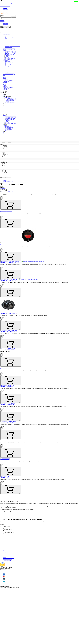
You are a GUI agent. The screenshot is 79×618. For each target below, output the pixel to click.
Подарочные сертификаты (8, 560)
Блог (4, 75)
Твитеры (7, 56)
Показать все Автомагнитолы (9, 48)
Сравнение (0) (3, 188)
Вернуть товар (6, 547)
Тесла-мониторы (8, 47)
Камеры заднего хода (9, 63)
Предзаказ (5, 146)
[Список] (1, 187)
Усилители (7, 57)
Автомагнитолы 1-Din (9, 107)
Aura (4, 152)
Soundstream (5, 156)
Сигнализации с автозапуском (11, 36)
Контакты (5, 82)
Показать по (2, 190)
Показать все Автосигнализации (9, 40)
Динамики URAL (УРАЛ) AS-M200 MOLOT (9, 280)
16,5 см (4, 174)
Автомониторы (8, 61)
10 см (4, 170)
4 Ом (4, 160)
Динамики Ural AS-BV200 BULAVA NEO (8, 331)
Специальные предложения (8, 558)
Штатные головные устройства (9, 49)
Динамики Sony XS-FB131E (6, 211)
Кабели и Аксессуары (9, 73)
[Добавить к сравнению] (1, 199)
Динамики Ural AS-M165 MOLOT (7, 368)
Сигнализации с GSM (9, 37)
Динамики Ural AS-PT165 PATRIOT (7, 404)
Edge (4, 153)
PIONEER (5, 166)
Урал (4, 157)
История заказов (6, 554)
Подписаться (3, 569)
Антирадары (7, 65)
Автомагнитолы (6, 42)
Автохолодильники (9, 70)
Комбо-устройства (8, 64)
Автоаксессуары (6, 68)
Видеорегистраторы (9, 62)
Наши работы (5, 79)
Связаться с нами (6, 546)
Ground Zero (5, 154)
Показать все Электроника (8, 66)
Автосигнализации (6, 34)
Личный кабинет (6, 553)
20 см (4, 176)
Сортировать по (3, 189)
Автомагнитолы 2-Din (9, 45)
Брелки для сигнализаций (10, 39)
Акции (4, 77)
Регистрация (5, 23)
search (14, 16)
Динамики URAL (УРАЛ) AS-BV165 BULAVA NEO (10, 262)
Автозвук (4, 50)
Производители (6, 81)
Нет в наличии (5, 147)
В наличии (5, 145)
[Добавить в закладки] (1, 198)
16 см (4, 173)
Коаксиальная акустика (9, 54)
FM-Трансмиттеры (8, 69)
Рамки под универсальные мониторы (12, 46)
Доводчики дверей (8, 137)
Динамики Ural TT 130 (4, 440)
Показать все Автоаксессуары (9, 74)
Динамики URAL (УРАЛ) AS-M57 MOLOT (9, 313)
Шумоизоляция (6, 67)
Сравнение (5, 8)
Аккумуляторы (6, 41)
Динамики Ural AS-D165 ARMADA (7, 349)
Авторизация (5, 24)
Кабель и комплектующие (10, 53)
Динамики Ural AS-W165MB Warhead (7, 422)
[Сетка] (4, 187)
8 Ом (4, 161)
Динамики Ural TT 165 (4, 459)
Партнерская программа (7, 559)
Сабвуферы (7, 55)
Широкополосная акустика (10, 58)
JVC (4, 165)
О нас (4, 542)
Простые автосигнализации (10, 35)
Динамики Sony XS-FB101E (6, 192)
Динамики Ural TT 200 (4, 477)
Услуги (4, 78)
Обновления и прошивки (8, 80)
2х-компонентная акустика (10, 51)
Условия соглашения (7, 544)
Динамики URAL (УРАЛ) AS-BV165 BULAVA (9, 244)
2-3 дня (4, 148)
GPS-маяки (7, 38)
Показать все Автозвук (7, 59)
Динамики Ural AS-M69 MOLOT (6, 386)
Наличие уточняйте (6, 149)
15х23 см (5, 172)
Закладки (4, 556)
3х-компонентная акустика (10, 52)
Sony (4, 155)
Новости (4, 85)
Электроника (5, 60)
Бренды (4, 550)
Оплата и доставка (6, 543)
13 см (4, 171)
